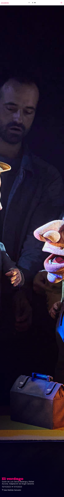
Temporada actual (15, 8)
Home (8, 8)
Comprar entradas (48, 26)
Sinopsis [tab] (10, 45)
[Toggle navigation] (61, 2)
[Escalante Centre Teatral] (5, 2)
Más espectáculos (32, 161)
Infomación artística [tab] (19, 45)
